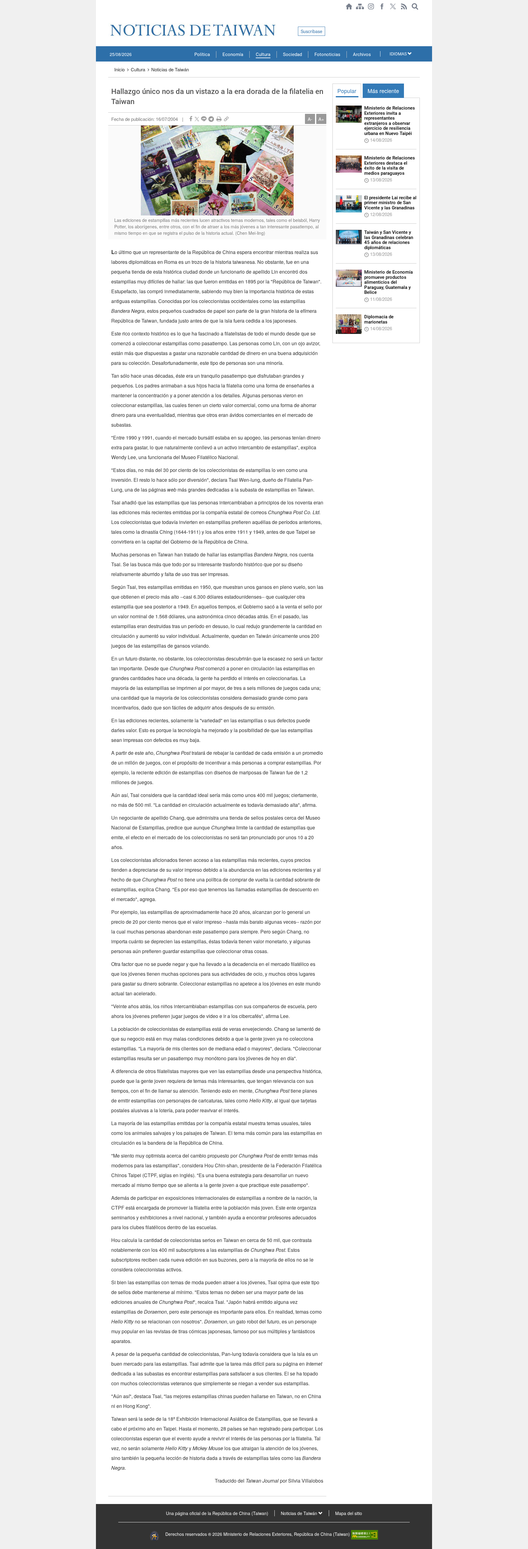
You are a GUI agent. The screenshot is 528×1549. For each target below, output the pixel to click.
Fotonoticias (327, 54)
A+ (321, 119)
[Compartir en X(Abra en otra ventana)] (197, 119)
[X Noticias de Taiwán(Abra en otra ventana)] (393, 6)
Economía (232, 54)
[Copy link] (226, 119)
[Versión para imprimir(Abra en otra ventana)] (219, 119)
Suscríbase (311, 31)
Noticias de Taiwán (170, 69)
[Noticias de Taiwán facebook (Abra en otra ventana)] (382, 6)
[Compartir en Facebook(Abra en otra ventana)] (191, 119)
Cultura (263, 54)
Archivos (362, 54)
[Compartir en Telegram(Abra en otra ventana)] (211, 119)
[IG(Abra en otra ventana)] (371, 6)
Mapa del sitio (348, 1513)
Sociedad (292, 54)
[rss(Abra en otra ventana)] (404, 6)
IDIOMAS (399, 53)
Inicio (119, 69)
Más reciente (383, 91)
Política (202, 54)
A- (310, 119)
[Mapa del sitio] (360, 6)
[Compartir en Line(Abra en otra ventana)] (203, 119)
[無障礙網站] (364, 1534)
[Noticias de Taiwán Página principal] (349, 6)
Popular (346, 91)
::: (110, 16)
